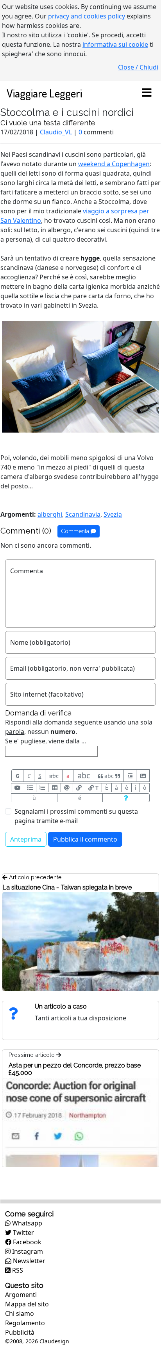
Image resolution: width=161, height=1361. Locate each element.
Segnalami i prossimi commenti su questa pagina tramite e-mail (76, 816)
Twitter (22, 1232)
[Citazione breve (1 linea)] (129, 775)
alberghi (50, 514)
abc (54, 776)
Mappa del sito (27, 1304)
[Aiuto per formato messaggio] (126, 797)
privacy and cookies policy (86, 16)
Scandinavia (82, 514)
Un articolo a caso (61, 1006)
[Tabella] (54, 787)
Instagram (27, 1251)
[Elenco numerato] (42, 787)
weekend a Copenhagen (114, 164)
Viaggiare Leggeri (44, 93)
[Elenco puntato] (30, 787)
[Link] (79, 787)
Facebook (26, 1242)
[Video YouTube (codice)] (17, 787)
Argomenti (21, 1294)
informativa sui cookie (115, 44)
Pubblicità (19, 1332)
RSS (17, 1270)
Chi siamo (19, 1313)
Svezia (113, 514)
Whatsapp (26, 1223)
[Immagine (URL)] (143, 775)
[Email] (67, 787)
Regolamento (25, 1323)
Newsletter (28, 1260)
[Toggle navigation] (146, 93)
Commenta (76, 531)
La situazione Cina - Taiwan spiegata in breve (67, 887)
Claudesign (54, 1341)
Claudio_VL (56, 132)
